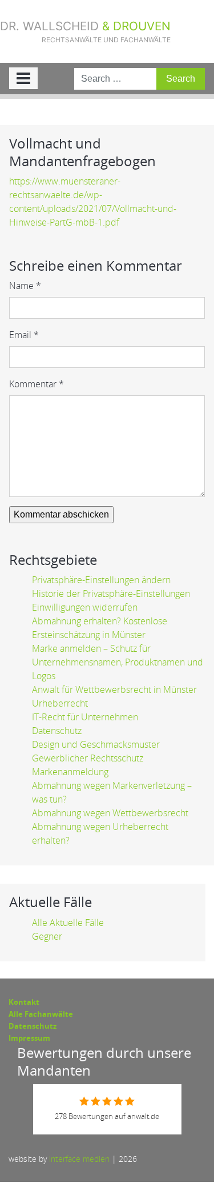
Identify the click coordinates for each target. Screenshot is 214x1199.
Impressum (29, 1038)
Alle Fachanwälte (41, 1014)
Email (24, 334)
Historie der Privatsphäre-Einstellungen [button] (111, 593)
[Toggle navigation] (23, 78)
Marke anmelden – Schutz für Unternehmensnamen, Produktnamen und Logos (117, 662)
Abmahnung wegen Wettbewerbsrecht (110, 813)
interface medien (79, 1158)
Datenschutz (57, 730)
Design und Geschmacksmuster (96, 744)
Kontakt (24, 1002)
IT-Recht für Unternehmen (85, 717)
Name (25, 285)
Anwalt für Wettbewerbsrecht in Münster (114, 689)
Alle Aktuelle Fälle (68, 922)
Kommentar (36, 384)
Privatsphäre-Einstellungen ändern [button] (101, 580)
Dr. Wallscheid (85, 31)
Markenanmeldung (70, 771)
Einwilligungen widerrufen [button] (85, 607)
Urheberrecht (60, 703)
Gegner (47, 936)
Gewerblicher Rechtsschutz (87, 758)
